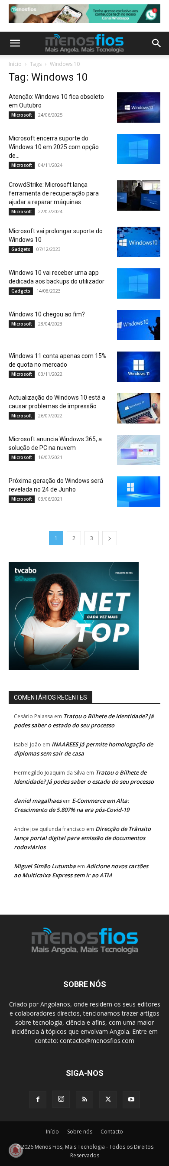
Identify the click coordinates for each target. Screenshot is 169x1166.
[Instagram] (61, 1099)
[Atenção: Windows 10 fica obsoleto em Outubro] (138, 107)
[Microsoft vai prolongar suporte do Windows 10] (138, 242)
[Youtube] (131, 1099)
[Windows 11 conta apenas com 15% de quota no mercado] (138, 367)
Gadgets (20, 249)
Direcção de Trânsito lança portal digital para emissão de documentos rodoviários (82, 838)
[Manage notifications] (16, 1150)
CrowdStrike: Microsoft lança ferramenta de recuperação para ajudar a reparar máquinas (54, 193)
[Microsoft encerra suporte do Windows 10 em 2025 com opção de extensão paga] (138, 149)
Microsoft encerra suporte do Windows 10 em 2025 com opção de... (54, 147)
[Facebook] (37, 1099)
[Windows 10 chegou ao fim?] (138, 325)
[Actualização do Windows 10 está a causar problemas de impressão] (138, 408)
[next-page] (109, 538)
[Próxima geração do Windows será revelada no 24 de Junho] (138, 491)
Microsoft (21, 115)
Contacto (112, 1131)
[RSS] (84, 1099)
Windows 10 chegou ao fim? (47, 314)
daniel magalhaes (38, 800)
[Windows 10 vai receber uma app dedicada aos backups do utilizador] (138, 283)
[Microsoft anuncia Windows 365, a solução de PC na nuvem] (138, 450)
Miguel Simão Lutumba (45, 866)
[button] (15, 43)
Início (15, 64)
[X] (108, 1099)
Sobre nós (79, 1131)
